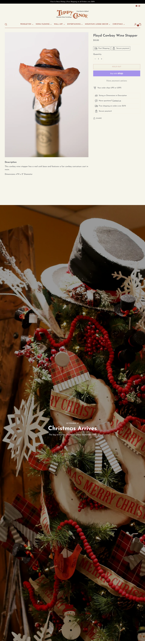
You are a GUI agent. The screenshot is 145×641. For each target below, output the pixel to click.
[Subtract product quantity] (101, 59)
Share (99, 118)
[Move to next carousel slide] (138, 193)
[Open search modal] (6, 24)
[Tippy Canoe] (72, 14)
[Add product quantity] (95, 59)
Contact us (116, 101)
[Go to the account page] (134, 24)
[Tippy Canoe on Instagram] (139, 6)
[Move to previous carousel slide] (133, 193)
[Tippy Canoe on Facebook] (136, 6)
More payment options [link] (116, 81)
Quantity (97, 54)
